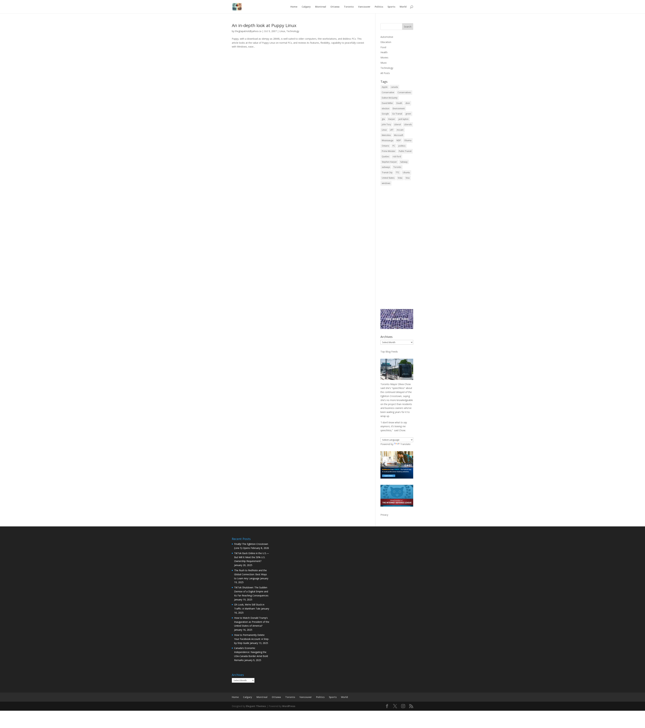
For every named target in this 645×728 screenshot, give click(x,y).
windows (386, 183)
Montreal (320, 7)
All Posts (385, 73)
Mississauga (387, 140)
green (408, 113)
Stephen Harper (389, 161)
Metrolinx (386, 135)
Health (384, 52)
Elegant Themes (256, 706)
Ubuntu (406, 172)
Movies (384, 57)
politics (401, 145)
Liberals (408, 124)
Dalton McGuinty (389, 97)
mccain (400, 129)
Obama (407, 140)
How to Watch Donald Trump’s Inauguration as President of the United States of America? (251, 621)
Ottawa (334, 7)
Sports (391, 7)
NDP (399, 140)
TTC (397, 172)
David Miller (387, 103)
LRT (391, 129)
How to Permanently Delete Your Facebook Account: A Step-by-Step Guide (251, 639)
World (403, 7)
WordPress (288, 706)
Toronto (349, 7)
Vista (400, 177)
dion (407, 103)
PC (394, 145)
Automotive (386, 36)
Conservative (388, 92)
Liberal (397, 124)
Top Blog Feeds (389, 351)
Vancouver (364, 7)
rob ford (397, 156)
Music (383, 62)
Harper (391, 119)
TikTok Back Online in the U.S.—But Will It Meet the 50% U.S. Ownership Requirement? (251, 557)
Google (385, 113)
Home (293, 7)
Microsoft (398, 135)
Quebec (385, 156)
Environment (399, 108)
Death (399, 103)
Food (383, 47)
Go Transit (397, 113)
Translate (405, 444)
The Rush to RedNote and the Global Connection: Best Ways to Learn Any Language (250, 574)
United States (388, 177)
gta (383, 119)
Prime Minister (388, 151)
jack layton (403, 119)
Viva (408, 177)
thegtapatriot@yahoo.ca (248, 31)
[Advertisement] (396, 249)
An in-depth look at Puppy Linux (264, 25)
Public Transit (405, 151)
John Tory (386, 124)
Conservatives (404, 92)
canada (394, 87)
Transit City (387, 172)
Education (385, 42)
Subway (403, 161)
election (385, 108)
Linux (282, 31)
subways (386, 167)
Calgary (306, 7)
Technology (292, 31)
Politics (379, 7)
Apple (385, 87)
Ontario (385, 145)
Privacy (384, 514)
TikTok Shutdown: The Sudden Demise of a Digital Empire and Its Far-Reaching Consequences (251, 591)
